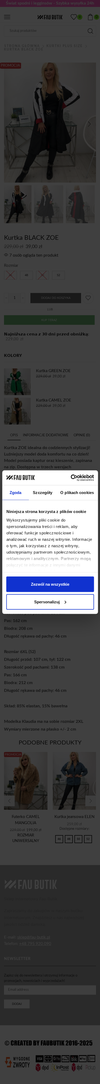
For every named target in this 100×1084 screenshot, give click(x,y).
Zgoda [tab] (16, 492)
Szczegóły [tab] (42, 492)
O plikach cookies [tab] (77, 492)
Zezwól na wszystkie (50, 584)
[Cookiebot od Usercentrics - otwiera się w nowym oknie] (71, 477)
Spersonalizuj (47, 601)
